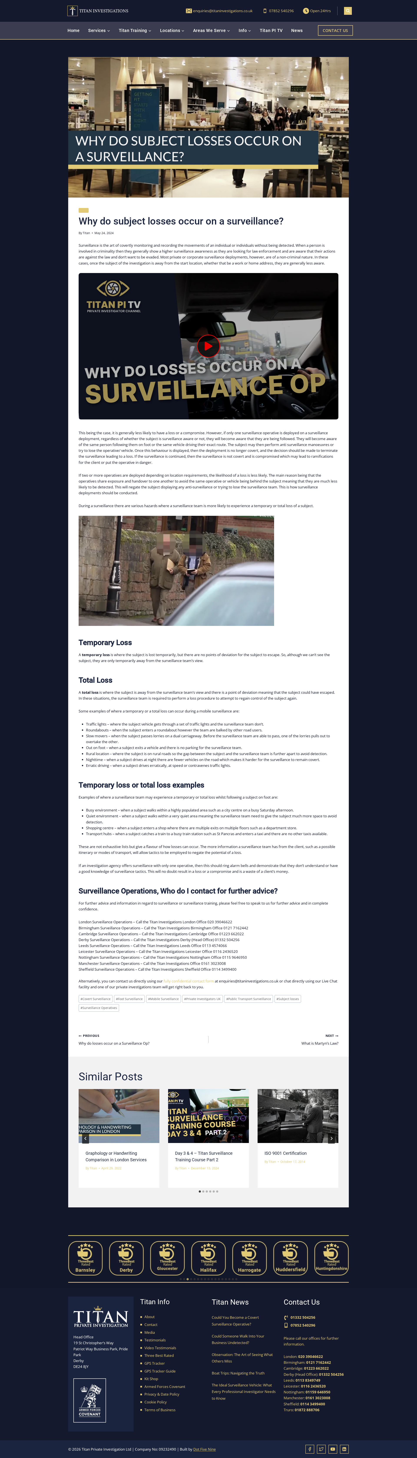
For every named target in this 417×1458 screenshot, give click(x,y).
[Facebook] (309, 1449)
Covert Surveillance (96, 999)
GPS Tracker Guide (160, 1371)
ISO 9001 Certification (286, 1153)
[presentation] (119, 1116)
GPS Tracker (154, 1363)
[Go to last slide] (85, 1138)
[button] (208, 346)
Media (149, 1332)
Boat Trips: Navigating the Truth (238, 1373)
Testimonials (155, 1339)
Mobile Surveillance (163, 999)
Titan (86, 233)
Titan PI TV (271, 30)
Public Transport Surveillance (248, 999)
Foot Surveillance (129, 999)
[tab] (200, 1191)
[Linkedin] (344, 1449)
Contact (150, 1324)
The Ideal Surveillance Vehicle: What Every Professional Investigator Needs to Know (244, 1392)
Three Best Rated (159, 1355)
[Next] (331, 1138)
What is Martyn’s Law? (319, 1040)
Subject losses (287, 999)
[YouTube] (332, 1449)
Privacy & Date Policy (161, 1394)
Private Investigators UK (202, 999)
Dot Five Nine (204, 1449)
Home (73, 30)
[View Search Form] (348, 11)
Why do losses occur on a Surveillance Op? (114, 1040)
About (149, 1316)
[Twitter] (321, 1449)
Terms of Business (159, 1409)
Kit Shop (151, 1378)
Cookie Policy (155, 1401)
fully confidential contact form (189, 981)
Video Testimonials (160, 1347)
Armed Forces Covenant (164, 1386)
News (297, 30)
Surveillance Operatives (99, 1008)
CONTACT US (335, 30)
